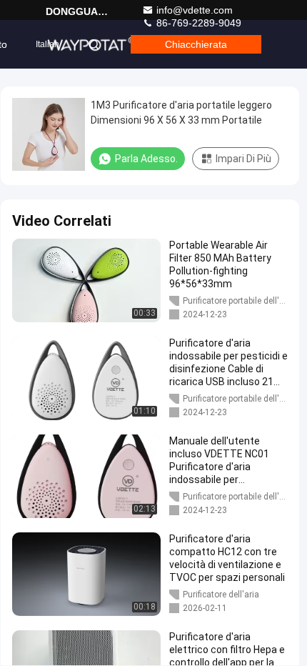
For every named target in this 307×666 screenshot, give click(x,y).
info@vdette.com (194, 10)
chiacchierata (196, 44)
